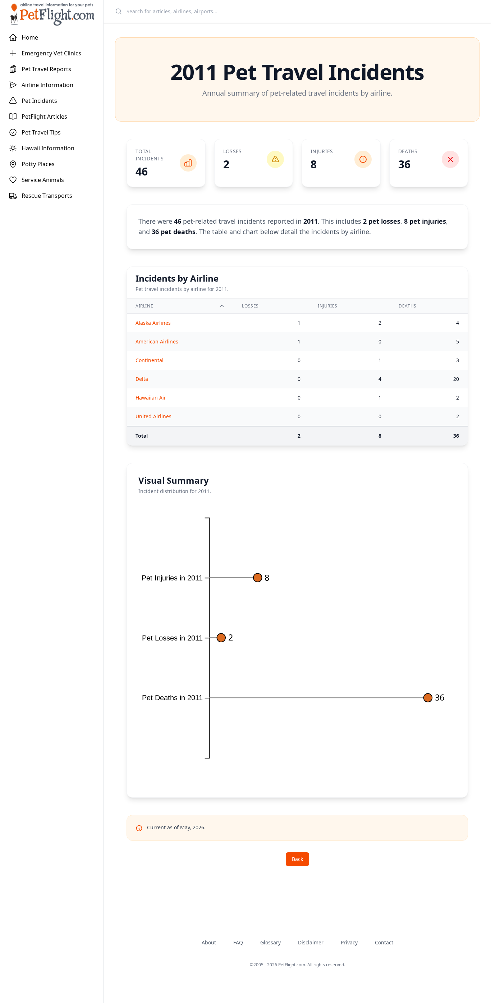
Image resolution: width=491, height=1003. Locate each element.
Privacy (349, 942)
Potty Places (38, 164)
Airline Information (47, 85)
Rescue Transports (47, 196)
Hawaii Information (48, 148)
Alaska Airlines (153, 322)
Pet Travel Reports (46, 69)
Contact (384, 942)
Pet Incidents (39, 101)
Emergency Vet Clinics (51, 53)
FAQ (238, 942)
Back (297, 859)
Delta (142, 378)
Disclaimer (310, 942)
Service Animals (43, 180)
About (209, 942)
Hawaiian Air (151, 397)
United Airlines (153, 416)
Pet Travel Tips (41, 132)
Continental (150, 360)
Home (30, 37)
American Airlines (157, 341)
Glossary (270, 942)
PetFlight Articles (44, 116)
